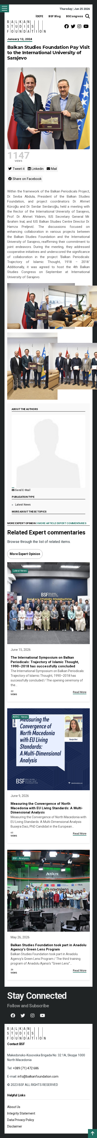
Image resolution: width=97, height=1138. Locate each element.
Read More (79, 692)
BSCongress (74, 16)
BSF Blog (54, 16)
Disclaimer (14, 1126)
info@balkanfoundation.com (38, 1076)
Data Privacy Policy (20, 1120)
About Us (13, 1107)
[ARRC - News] (48, 749)
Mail (53, 169)
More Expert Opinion (25, 554)
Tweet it (18, 169)
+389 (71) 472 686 (26, 1068)
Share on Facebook (27, 179)
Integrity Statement (21, 1113)
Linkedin (37, 169)
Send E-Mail (22, 490)
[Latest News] (48, 603)
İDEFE (39, 16)
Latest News (23, 504)
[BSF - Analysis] (48, 890)
